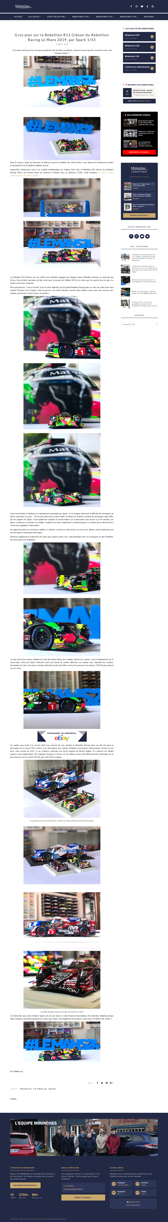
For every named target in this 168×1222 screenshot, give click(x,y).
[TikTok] (147, 6)
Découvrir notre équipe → (25, 1185)
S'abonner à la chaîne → (139, 152)
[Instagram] (136, 6)
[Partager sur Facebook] (97, 1083)
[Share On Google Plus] (111, 1083)
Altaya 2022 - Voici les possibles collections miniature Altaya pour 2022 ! (145, 304)
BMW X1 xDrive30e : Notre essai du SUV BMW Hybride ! (144, 292)
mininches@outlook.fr (73, 1189)
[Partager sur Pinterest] (107, 1083)
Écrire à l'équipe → (83, 1197)
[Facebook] (131, 6)
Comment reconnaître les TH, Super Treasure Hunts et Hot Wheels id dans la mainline (143, 257)
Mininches (15, 1219)
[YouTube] (142, 6)
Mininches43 (25, 1089)
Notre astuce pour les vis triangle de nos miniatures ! (144, 281)
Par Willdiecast (40, 1089)
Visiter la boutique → (139, 215)
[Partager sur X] (102, 1083)
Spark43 (52, 1089)
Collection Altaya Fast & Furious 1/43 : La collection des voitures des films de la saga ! (144, 269)
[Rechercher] (152, 6)
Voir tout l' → (139, 101)
